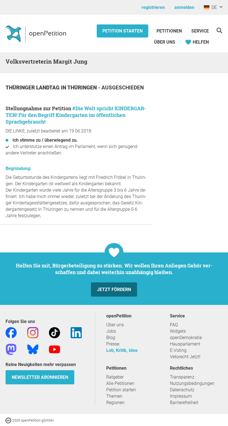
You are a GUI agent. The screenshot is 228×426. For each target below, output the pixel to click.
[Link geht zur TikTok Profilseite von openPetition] (54, 332)
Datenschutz (182, 389)
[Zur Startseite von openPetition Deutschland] (37, 33)
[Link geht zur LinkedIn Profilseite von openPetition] (76, 332)
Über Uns (164, 42)
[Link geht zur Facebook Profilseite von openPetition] (11, 332)
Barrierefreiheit (184, 402)
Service (200, 31)
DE (213, 7)
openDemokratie (186, 337)
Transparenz (182, 377)
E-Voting (178, 350)
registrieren (153, 7)
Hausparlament (185, 344)
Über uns (115, 324)
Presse (112, 344)
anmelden (184, 7)
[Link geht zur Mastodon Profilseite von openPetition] (11, 349)
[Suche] (219, 30)
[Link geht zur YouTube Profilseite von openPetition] (54, 349)
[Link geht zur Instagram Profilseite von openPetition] (32, 332)
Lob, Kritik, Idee (122, 350)
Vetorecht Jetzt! (185, 356)
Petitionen (170, 31)
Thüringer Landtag (33, 87)
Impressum (181, 396)
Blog (110, 337)
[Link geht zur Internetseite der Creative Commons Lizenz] (9, 420)
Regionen (115, 402)
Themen (114, 396)
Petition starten (122, 31)
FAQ (174, 324)
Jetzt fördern (114, 289)
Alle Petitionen (120, 383)
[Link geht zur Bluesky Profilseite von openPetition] (32, 349)
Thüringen (82, 87)
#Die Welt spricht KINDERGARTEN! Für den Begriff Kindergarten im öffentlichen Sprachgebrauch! (76, 115)
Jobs (111, 331)
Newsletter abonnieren (40, 377)
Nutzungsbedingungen (192, 383)
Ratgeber (115, 377)
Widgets (178, 331)
